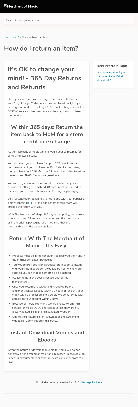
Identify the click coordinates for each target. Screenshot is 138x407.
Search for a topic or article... (23, 20)
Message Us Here (91, 382)
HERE (33, 203)
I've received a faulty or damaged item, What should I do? (111, 76)
